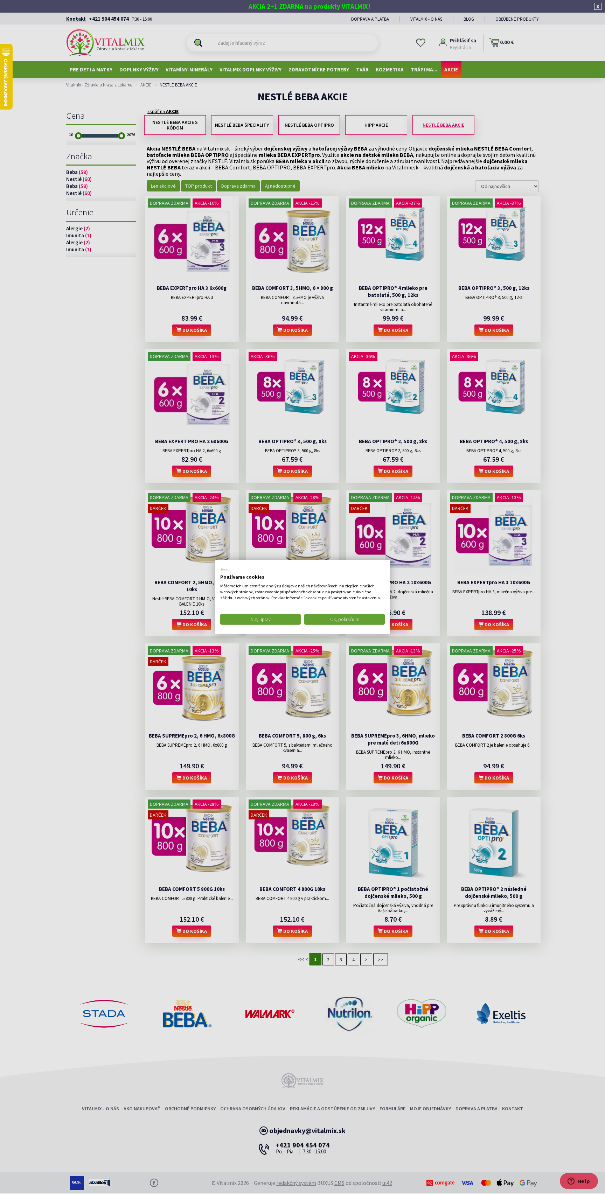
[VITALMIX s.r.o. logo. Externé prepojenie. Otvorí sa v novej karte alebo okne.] (224, 569)
